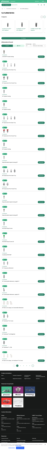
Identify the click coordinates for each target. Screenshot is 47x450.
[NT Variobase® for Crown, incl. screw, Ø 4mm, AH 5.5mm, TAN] (4, 316)
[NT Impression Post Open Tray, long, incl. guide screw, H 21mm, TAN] (7, 65)
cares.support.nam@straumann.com (38, 424)
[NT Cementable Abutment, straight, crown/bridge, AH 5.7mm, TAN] (4, 276)
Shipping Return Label (21, 442)
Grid (19, 45)
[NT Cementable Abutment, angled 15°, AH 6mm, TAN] (4, 289)
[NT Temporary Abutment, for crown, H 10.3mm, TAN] (4, 263)
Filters (24, 38)
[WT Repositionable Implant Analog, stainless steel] (4, 210)
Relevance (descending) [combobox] (38, 45)
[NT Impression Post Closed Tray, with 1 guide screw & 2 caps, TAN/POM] (4, 78)
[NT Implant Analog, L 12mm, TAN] (4, 91)
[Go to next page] (33, 366)
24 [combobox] (26, 45)
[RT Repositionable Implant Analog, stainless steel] (4, 197)
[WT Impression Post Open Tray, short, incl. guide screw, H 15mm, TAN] (4, 170)
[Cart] (44, 5)
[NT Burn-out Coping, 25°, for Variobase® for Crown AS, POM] (11, 355)
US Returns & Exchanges (21, 440)
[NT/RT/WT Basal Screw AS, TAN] (4, 237)
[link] (2, 8)
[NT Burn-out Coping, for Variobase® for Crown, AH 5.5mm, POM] (7, 355)
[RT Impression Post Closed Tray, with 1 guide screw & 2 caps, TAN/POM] (4, 131)
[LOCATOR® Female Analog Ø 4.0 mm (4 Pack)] (4, 52)
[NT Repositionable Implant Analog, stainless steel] (4, 157)
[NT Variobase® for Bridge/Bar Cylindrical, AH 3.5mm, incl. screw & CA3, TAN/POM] (4, 329)
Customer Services (4, 438)
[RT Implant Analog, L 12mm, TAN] (4, 104)
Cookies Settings (11, 447)
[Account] (41, 5)
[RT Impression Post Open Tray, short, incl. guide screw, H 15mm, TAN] (4, 118)
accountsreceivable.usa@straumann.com (23, 424)
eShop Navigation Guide (5, 440)
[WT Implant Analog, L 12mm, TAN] (4, 144)
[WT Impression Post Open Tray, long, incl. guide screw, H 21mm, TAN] (7, 170)
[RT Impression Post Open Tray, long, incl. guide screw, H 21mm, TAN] (7, 118)
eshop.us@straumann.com (5, 423)
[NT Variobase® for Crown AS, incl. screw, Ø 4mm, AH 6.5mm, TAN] (7, 316)
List (8, 45)
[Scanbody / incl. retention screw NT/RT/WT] (4, 250)
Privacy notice (18, 445)
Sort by (34, 44)
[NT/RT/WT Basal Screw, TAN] (4, 223)
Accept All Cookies (20, 447)
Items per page (28, 44)
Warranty (18, 438)
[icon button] (38, 5)
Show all (41, 56)
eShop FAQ (34, 438)
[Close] (45, 444)
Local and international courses (38, 440)
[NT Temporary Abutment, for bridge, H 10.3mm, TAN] (7, 263)
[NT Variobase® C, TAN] (4, 342)
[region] (23, 446)
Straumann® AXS (4, 442)
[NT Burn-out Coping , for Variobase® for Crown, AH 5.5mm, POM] (4, 355)
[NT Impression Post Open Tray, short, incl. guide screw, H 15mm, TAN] (4, 65)
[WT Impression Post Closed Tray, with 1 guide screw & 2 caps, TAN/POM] (4, 184)
